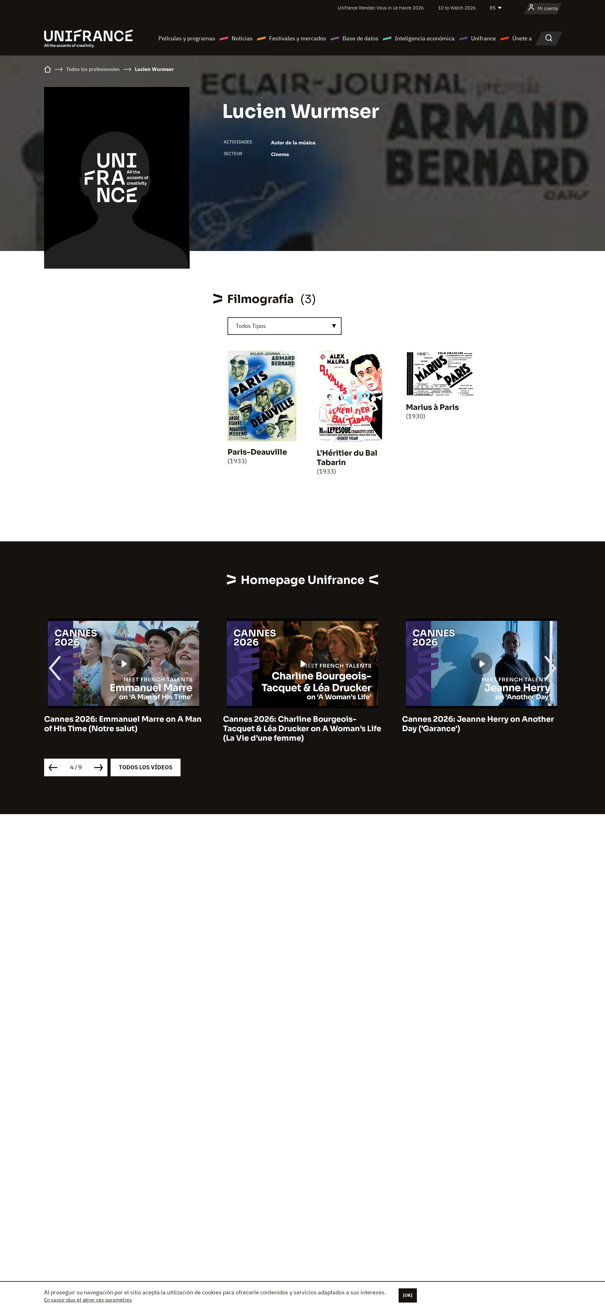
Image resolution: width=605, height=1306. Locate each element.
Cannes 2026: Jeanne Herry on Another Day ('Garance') (348, 723)
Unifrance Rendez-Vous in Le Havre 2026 (381, 8)
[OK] (407, 1295)
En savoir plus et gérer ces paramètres (88, 1300)
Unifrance (483, 38)
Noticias (242, 38)
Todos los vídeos (145, 767)
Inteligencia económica (425, 38)
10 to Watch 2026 (457, 8)
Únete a (522, 38)
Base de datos (360, 38)
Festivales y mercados (297, 38)
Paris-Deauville (257, 452)
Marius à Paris (432, 407)
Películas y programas (186, 38)
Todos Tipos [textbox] (251, 325)
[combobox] (285, 326)
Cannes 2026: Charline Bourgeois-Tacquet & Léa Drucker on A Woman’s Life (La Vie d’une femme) (172, 728)
